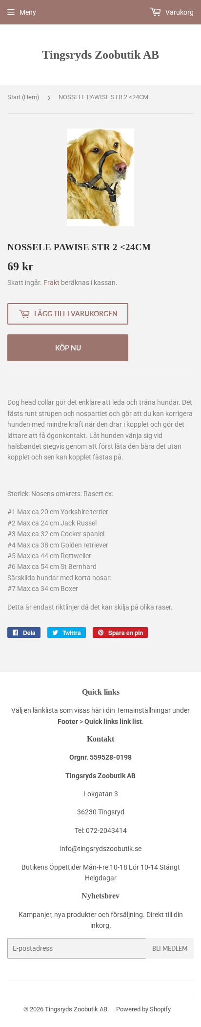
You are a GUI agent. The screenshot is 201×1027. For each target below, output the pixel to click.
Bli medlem (169, 948)
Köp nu (68, 348)
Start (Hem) (23, 97)
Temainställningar (144, 710)
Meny (28, 12)
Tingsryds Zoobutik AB (100, 54)
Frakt (51, 282)
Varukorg (179, 12)
